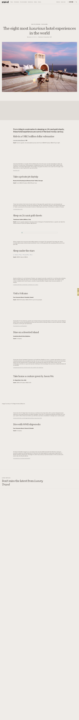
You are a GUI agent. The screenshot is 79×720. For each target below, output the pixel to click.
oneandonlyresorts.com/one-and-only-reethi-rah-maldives (28, 367)
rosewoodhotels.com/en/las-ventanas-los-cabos (25, 284)
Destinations (16, 1)
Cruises (39, 1)
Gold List (58, 1)
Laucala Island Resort (19, 140)
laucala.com (16, 170)
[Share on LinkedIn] (78, 291)
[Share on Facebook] (78, 289)
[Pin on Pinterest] (78, 295)
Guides (35, 1)
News (12, 1)
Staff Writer (34, 37)
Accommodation (23, 1)
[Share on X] (78, 293)
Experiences (30, 1)
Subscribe (63, 1)
